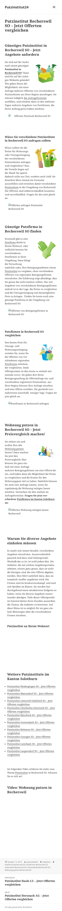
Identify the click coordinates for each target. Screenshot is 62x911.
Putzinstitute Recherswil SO (38, 867)
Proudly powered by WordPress (18, 907)
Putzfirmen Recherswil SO (37, 864)
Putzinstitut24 (17, 7)
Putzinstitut (11, 271)
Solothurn (46, 862)
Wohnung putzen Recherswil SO (18, 870)
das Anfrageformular (35, 97)
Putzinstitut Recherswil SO (15, 867)
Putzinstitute (12, 187)
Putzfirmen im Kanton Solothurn (36, 499)
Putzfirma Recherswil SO (15, 864)
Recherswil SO (13, 72)
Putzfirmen (11, 363)
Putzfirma (10, 242)
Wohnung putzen (14, 448)
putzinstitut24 (32, 862)
